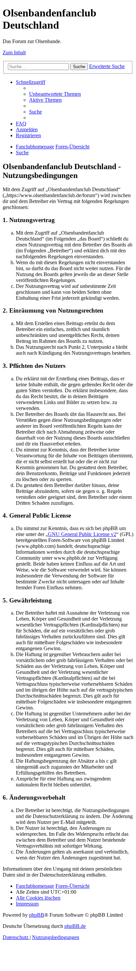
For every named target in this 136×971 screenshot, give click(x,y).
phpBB (36, 915)
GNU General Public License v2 (82, 534)
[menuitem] (55, 94)
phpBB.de (75, 926)
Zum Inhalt (14, 52)
